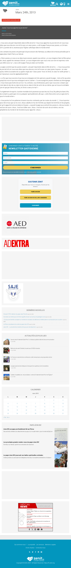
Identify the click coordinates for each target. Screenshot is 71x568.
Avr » (8, 417)
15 (44, 407)
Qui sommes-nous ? (20, 544)
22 (44, 410)
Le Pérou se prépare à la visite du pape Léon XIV (16, 324)
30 (53, 413)
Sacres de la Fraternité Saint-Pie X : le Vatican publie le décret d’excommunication (32, 339)
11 (8, 407)
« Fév (4, 417)
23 (53, 410)
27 (26, 413)
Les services (40, 544)
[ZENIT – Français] (20, 3)
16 (53, 407)
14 (35, 407)
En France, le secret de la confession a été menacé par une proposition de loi (31, 357)
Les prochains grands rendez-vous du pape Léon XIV (21, 442)
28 (35, 413)
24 (63, 410)
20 (26, 410)
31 (63, 413)
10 (63, 403)
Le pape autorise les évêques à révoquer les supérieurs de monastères (29, 366)
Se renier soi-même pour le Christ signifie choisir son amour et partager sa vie (24, 317)
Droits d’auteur (30, 548)
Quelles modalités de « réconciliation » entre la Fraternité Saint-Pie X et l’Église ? (32, 374)
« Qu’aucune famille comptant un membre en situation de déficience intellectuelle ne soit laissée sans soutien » (33, 319)
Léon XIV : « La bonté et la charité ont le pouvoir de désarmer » (19, 327)
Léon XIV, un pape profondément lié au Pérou (18, 429)
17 (63, 407)
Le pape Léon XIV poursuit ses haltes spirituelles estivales (23, 455)
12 (17, 407)
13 (26, 407)
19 (17, 410)
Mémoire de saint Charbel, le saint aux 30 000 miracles (25, 348)
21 (35, 410)
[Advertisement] (35, 129)
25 (8, 413)
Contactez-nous (40, 548)
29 (44, 413)
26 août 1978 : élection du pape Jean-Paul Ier (15, 314)
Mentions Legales (50, 544)
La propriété (31, 544)
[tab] (27, 505)
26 (17, 413)
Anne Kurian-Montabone (9, 35)
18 (8, 410)
